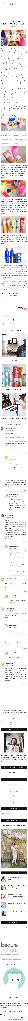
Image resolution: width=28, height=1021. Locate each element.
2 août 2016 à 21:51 (8, 640)
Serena (6, 476)
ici (13, 304)
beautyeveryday (9, 663)
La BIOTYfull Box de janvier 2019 (17, 903)
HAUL (7, 324)
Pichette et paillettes (10, 638)
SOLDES (12, 324)
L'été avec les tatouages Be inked (17, 911)
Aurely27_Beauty (9, 515)
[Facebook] (11, 320)
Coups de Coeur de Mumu (12, 428)
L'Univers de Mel (9, 608)
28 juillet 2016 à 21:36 (13, 459)
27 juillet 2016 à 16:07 (9, 581)
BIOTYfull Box (14, 791)
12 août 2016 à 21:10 (9, 665)
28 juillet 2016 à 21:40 (13, 548)
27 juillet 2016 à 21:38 (9, 610)
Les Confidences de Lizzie (11, 579)
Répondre (25, 452)
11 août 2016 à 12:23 (12, 654)
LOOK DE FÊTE (14, 798)
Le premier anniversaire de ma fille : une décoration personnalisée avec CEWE (14, 826)
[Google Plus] (14, 320)
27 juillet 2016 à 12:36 (9, 478)
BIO (14, 787)
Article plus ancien (20, 712)
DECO (14, 795)
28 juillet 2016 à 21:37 (13, 496)
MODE (14, 802)
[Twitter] (8, 320)
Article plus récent (8, 712)
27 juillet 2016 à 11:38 (9, 430)
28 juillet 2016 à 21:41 (13, 627)
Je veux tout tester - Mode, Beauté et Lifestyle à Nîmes (14, 1017)
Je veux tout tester (13, 457)
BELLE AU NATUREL (14, 784)
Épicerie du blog (18, 1019)
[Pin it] (17, 320)
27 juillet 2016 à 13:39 (9, 517)
